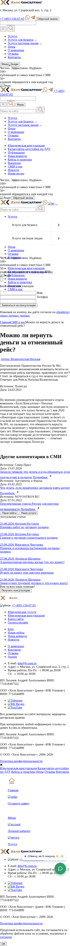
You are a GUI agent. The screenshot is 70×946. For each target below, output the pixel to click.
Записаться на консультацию (19, 305)
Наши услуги (28, 513)
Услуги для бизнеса (20, 39)
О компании (16, 50)
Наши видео (16, 173)
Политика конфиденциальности (21, 761)
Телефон (42, 297)
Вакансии (14, 163)
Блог (11, 629)
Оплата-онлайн (18, 622)
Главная (5, 322)
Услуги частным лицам (23, 43)
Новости (13, 170)
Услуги (12, 36)
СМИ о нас (15, 166)
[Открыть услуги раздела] (58, 225)
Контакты (14, 57)
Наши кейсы (9, 513)
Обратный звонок (48, 18)
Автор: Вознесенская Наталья (20, 359)
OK (3, 944)
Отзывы (13, 53)
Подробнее (40, 477)
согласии (6, 937)
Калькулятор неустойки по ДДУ (29, 149)
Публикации (16, 152)
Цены (11, 46)
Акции (12, 656)
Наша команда (17, 156)
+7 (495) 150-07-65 (12, 18)
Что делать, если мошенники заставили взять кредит (35, 487)
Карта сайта (16, 619)
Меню (5, 64)
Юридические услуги (22, 612)
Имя (39, 292)
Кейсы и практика (20, 159)
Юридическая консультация (26, 145)
